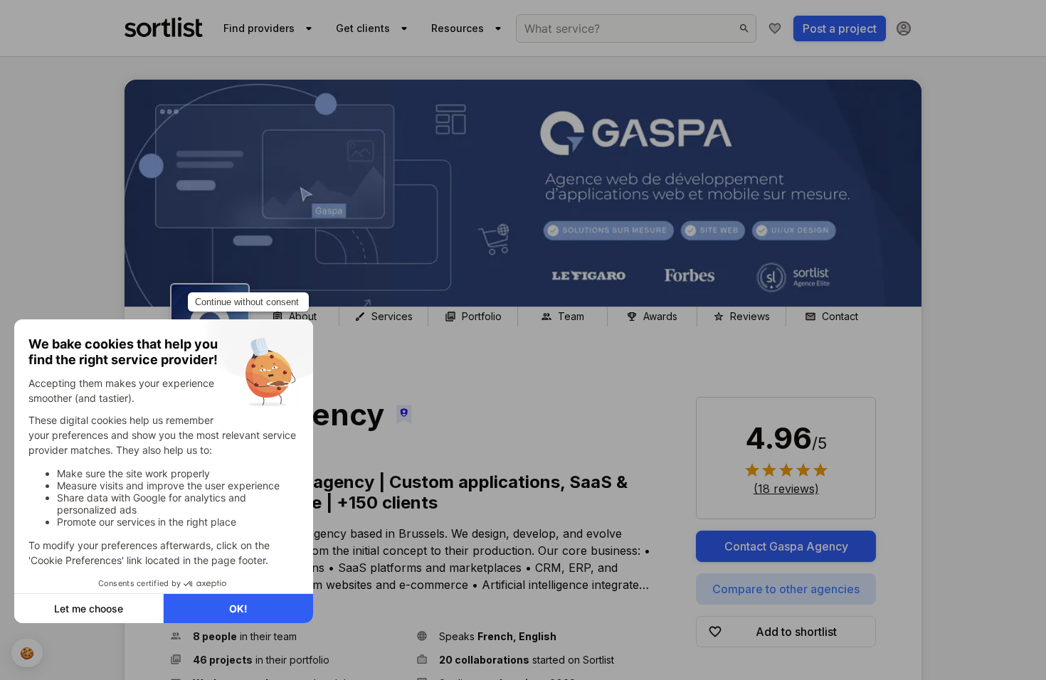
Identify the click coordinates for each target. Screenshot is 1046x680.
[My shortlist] (775, 28)
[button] (287, 636)
